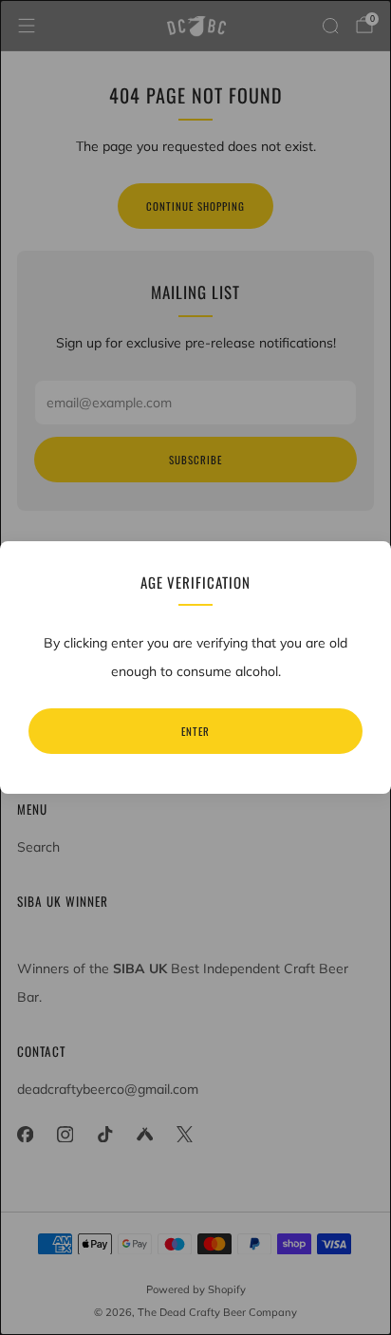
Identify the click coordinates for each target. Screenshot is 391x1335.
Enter (195, 731)
